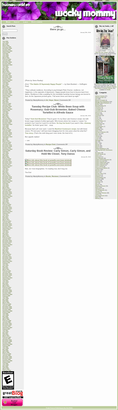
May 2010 (5, 283)
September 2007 (7, 327)
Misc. (96, 143)
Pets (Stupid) (99, 158)
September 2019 (7, 136)
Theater (97, 191)
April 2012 (6, 251)
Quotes (97, 169)
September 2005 (7, 360)
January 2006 (6, 355)
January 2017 (6, 175)
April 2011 (5, 268)
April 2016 (6, 186)
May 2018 (5, 154)
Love (96, 139)
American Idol (99, 97)
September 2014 (7, 211)
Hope (51, 100)
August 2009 (6, 295)
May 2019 (5, 139)
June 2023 (6, 84)
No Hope (98, 152)
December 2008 (7, 307)
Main (8, 22)
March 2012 (6, 253)
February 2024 (7, 73)
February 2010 (7, 287)
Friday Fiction (99, 121)
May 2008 (5, 316)
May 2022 (5, 101)
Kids (96, 135)
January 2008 (6, 322)
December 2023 (7, 76)
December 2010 (7, 273)
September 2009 (7, 294)
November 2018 (7, 146)
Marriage (97, 140)
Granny (97, 125)
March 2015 (6, 203)
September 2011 (7, 261)
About (17, 22)
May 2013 (5, 233)
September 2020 (7, 124)
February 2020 (7, 130)
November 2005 (7, 358)
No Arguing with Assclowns (103, 150)
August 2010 (6, 279)
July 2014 (5, 214)
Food (97, 118)
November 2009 (7, 291)
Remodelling (99, 177)
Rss (115, 22)
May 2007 (5, 333)
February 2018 (7, 159)
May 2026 (5, 44)
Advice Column (100, 96)
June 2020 (6, 125)
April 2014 (6, 218)
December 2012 (7, 240)
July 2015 (5, 199)
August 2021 (6, 110)
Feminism (98, 115)
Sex (96, 183)
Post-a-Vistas (99, 166)
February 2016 (7, 189)
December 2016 (7, 177)
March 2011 (6, 269)
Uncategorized (99, 195)
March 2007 (6, 336)
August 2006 (6, 345)
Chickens (98, 107)
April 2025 (6, 56)
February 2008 (7, 320)
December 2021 (7, 106)
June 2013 (6, 232)
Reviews (55, 176)
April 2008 (6, 318)
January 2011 (6, 272)
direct (98, 84)
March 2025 (6, 58)
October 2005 (7, 359)
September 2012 (7, 244)
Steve (56, 100)
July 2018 (5, 152)
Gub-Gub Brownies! (39, 119)
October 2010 (7, 276)
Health (97, 128)
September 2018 (7, 149)
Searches (98, 182)
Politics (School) (100, 164)
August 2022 (6, 96)
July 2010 (5, 280)
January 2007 (6, 338)
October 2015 (7, 195)
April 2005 (6, 367)
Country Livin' (99, 111)
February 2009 (7, 304)
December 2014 (7, 207)
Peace (97, 155)
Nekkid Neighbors (100, 148)
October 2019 (7, 135)
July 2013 (5, 231)
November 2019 (7, 134)
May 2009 (5, 300)
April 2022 (6, 102)
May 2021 (5, 114)
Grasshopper (99, 126)
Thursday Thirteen (100, 193)
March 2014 (6, 219)
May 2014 (5, 217)
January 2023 (6, 89)
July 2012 (5, 247)
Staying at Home (100, 186)
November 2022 (7, 92)
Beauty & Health (100, 100)
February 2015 (7, 204)
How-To (97, 133)
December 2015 (7, 192)
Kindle (108, 89)
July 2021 (5, 112)
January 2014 (6, 222)
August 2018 (6, 150)
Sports (97, 184)
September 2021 (7, 109)
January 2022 (6, 105)
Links (25, 22)
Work (96, 197)
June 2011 (6, 265)
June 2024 (6, 67)
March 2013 (6, 236)
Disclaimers (36, 22)
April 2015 (6, 201)
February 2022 (7, 103)
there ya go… (58, 29)
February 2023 (7, 88)
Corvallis (98, 110)
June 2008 (6, 315)
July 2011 (5, 264)
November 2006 (7, 341)
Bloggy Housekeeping (102, 101)
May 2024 (5, 69)
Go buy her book (63, 123)
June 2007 (6, 331)
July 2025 (5, 54)
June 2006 (6, 348)
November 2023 (7, 77)
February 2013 (7, 237)
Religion (97, 176)
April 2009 (6, 301)
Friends (97, 122)
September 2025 (7, 51)
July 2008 (5, 313)
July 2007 (5, 330)
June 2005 (6, 365)
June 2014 (6, 215)
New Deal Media (68, 408)
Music (97, 147)
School (97, 180)
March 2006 (6, 352)
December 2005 (7, 356)
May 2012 (5, 250)
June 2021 (6, 113)
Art (47, 100)
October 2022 (7, 94)
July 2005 (5, 363)
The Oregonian (99, 190)
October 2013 (7, 226)
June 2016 (6, 185)
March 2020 (6, 128)
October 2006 (7, 343)
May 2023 (5, 85)
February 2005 (7, 370)
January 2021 (6, 118)
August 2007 (6, 329)
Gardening (98, 123)
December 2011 (7, 257)
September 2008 (7, 311)
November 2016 (7, 178)
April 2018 (6, 156)
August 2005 (6, 362)
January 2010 (6, 289)
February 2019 (7, 142)
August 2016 (6, 182)
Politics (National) (100, 162)
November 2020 (7, 121)
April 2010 (6, 284)
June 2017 (6, 170)
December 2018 (7, 145)
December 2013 (7, 224)
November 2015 (7, 193)
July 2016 (5, 183)
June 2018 (6, 153)
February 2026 (7, 47)
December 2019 (7, 132)
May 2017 (5, 171)
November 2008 (7, 308)
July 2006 (5, 347)
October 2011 (6, 260)
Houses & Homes (100, 132)
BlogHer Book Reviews (102, 103)
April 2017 (6, 172)
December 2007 (7, 323)
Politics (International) (102, 159)
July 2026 (5, 41)
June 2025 (6, 55)
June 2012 (6, 248)
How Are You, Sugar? (102, 52)
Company (98, 108)
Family (97, 114)
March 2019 (6, 141)
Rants (97, 172)
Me (96, 141)
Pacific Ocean (99, 154)
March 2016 (6, 188)
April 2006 (6, 351)
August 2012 (6, 246)
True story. (29, 133)
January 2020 (6, 131)
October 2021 (7, 107)
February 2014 (7, 221)
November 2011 (7, 258)
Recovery (98, 175)
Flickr (97, 117)
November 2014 (7, 208)
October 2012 (7, 243)
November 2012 (7, 242)
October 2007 (7, 326)
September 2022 (7, 95)
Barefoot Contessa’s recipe (65, 129)
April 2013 (6, 235)
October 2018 (7, 148)
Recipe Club (50, 144)
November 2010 (7, 275)
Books (48, 176)
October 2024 (7, 63)
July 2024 (5, 66)
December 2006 (7, 340)
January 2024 (6, 74)
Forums (97, 119)
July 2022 (5, 98)
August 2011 (6, 262)
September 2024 (7, 65)
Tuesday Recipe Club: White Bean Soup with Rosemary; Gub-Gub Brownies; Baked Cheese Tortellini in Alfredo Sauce (57, 109)
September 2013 (7, 228)
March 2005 (6, 369)
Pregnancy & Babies (101, 168)
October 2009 (7, 293)
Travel (97, 194)
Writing (97, 198)
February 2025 (7, 59)
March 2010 (6, 286)
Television (98, 188)
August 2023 (6, 81)
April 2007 (6, 334)
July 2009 (5, 297)
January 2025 (6, 60)
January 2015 (6, 206)
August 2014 (6, 213)
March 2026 (6, 45)
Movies (97, 146)
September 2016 (7, 181)
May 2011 (5, 266)
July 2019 (5, 138)
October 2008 (7, 309)
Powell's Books (107, 88)
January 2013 (6, 239)
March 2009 (6, 302)
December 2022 (7, 91)
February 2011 (7, 271)
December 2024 (7, 62)
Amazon (109, 87)
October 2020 (7, 123)
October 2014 (7, 210)
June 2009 (6, 298)
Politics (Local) (99, 161)
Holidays (98, 129)
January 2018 (6, 160)
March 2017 (6, 174)
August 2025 (6, 52)
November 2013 (7, 225)
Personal (98, 157)
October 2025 (7, 49)
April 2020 (6, 127)
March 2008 (6, 319)
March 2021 (6, 117)
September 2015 (7, 196)
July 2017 (5, 168)
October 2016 (7, 179)
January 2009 (6, 305)
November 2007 (7, 325)
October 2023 (7, 78)
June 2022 (6, 99)
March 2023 (6, 87)
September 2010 (7, 278)
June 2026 (6, 42)
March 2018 (6, 157)
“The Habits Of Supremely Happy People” (45, 84)
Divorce (97, 112)
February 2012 (7, 254)
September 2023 (7, 80)
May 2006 (5, 349)
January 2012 (6, 255)
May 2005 (5, 366)
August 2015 (6, 197)
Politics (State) (99, 165)
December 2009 (7, 290)
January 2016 (6, 190)
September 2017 (7, 166)
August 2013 (6, 229)
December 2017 (7, 161)
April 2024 (6, 70)
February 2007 (7, 337)
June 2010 (6, 282)
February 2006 (7, 354)
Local (97, 137)
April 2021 (6, 116)
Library (97, 136)
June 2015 (6, 200)
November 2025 (7, 48)
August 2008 (6, 312)
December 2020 (7, 120)
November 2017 (7, 163)
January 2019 (6, 143)
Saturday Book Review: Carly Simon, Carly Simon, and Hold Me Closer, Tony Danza (57, 152)
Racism (97, 170)
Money (97, 144)
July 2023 (5, 83)
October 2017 (7, 164)
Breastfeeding (99, 105)
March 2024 (6, 71)
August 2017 (6, 167)
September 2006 (7, 344)
